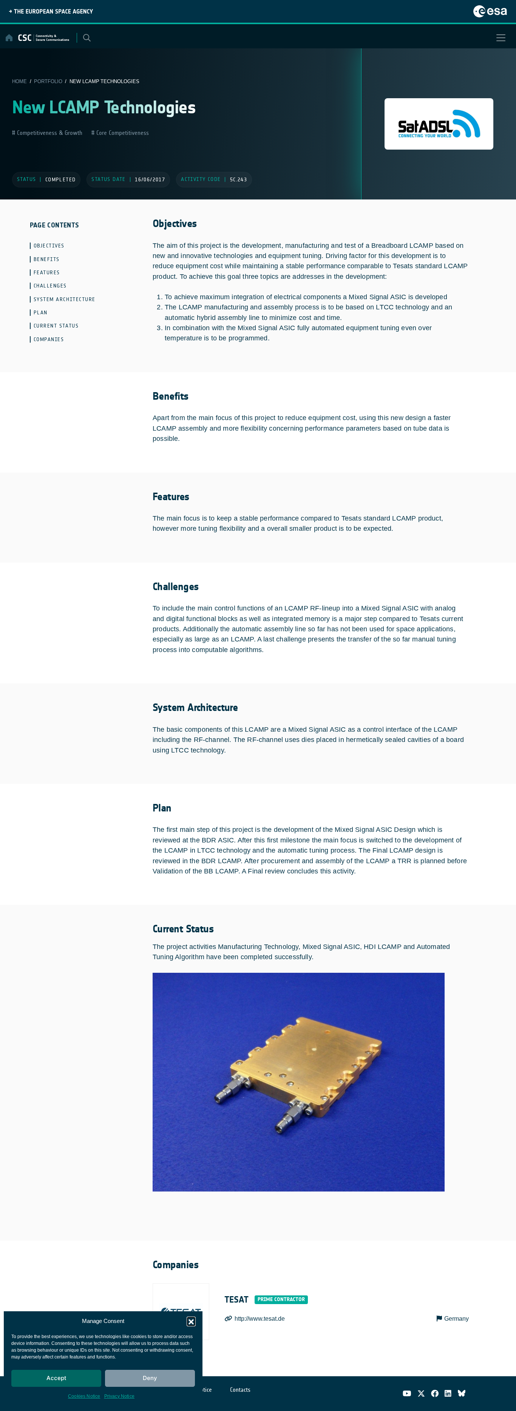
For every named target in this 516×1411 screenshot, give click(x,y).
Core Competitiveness (121, 132)
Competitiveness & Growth (48, 132)
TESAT (236, 1299)
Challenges (50, 286)
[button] (191, 1321)
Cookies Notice (84, 1396)
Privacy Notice (119, 1396)
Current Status (56, 326)
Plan (41, 312)
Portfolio (48, 81)
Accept (56, 1378)
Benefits (47, 259)
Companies (49, 339)
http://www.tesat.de (260, 1318)
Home (19, 81)
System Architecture (65, 299)
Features (47, 272)
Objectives (49, 246)
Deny (150, 1378)
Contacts (240, 1389)
